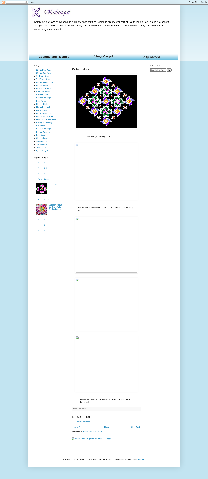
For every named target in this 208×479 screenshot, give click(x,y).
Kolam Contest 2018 (44, 116)
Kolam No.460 (44, 225)
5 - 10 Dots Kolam (43, 79)
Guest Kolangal (42, 110)
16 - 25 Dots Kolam (44, 73)
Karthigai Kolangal (44, 113)
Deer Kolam (41, 101)
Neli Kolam (40, 126)
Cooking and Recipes (54, 56)
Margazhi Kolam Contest (46, 119)
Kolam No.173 (44, 163)
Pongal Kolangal (43, 132)
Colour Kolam (42, 95)
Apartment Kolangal (44, 82)
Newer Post (77, 427)
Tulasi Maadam (42, 147)
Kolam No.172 (44, 173)
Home (106, 427)
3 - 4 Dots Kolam (43, 76)
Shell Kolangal (42, 138)
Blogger (141, 459)
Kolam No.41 (43, 220)
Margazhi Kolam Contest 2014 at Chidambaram (55, 207)
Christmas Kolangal (44, 92)
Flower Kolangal (43, 107)
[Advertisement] (89, 42)
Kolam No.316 (44, 168)
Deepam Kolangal (43, 98)
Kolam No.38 (54, 184)
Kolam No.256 (44, 231)
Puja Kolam (41, 135)
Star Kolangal (42, 144)
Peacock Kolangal (43, 129)
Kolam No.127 (44, 179)
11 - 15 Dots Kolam (44, 70)
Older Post (135, 427)
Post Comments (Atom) (92, 431)
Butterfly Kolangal (43, 88)
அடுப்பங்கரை (152, 57)
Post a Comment (83, 422)
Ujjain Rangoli (42, 151)
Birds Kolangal (42, 85)
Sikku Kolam (41, 141)
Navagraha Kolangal (44, 123)
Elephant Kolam (42, 104)
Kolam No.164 (44, 199)
